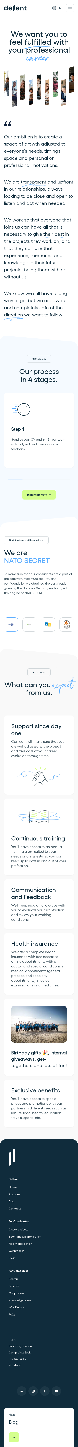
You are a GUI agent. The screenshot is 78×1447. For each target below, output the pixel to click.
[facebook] (45, 1391)
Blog (11, 1201)
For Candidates (19, 1221)
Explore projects (37, 494)
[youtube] (56, 1391)
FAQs (12, 1258)
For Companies (18, 1270)
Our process (16, 1250)
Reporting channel (20, 1346)
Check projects (18, 1229)
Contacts (15, 1208)
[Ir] (14, 1437)
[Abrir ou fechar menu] (70, 8)
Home (13, 1187)
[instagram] (33, 1391)
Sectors (13, 1278)
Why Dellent (16, 1307)
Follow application (20, 1243)
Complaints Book (20, 1352)
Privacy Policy (17, 1358)
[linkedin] (22, 1391)
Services (14, 1286)
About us (14, 1194)
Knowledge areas (20, 1300)
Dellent (13, 1179)
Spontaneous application (25, 1236)
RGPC (13, 1339)
